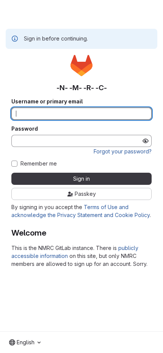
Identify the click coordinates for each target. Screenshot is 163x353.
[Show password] (145, 141)
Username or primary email (47, 101)
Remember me (38, 164)
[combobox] (25, 342)
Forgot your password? (123, 151)
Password (24, 129)
